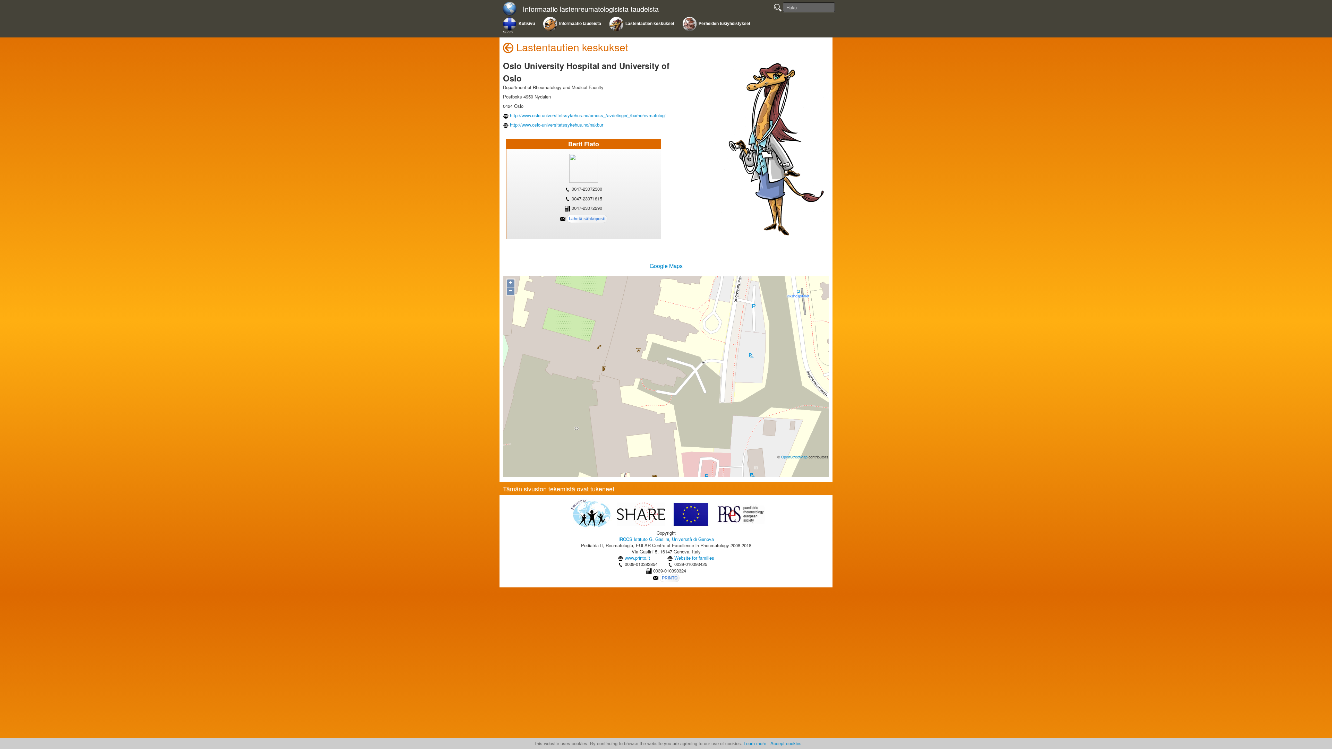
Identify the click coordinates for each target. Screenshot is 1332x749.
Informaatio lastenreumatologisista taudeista (591, 9)
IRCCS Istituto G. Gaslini (643, 539)
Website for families (694, 557)
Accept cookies (786, 743)
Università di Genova (693, 539)
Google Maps (666, 266)
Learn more (755, 743)
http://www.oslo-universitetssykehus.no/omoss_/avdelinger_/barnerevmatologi (588, 115)
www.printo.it (637, 557)
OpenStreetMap (794, 456)
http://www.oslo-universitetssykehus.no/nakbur (556, 124)
